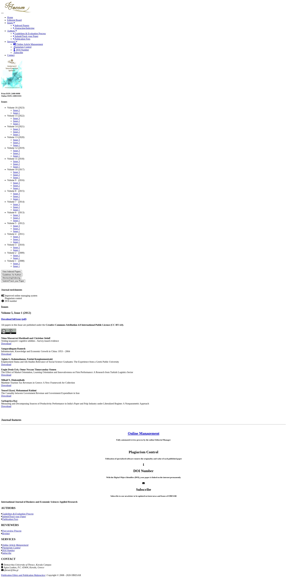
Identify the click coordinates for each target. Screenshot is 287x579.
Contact (10, 55)
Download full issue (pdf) (13, 319)
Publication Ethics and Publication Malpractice (23, 575)
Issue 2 (16, 110)
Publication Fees (22, 39)
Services (11, 41)
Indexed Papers (21, 25)
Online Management (143, 433)
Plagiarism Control (22, 47)
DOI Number (22, 50)
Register (6, 533)
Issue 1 (16, 113)
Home (10, 17)
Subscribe (18, 52)
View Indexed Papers (11, 271)
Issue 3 (16, 118)
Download (6, 343)
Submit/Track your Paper (26, 36)
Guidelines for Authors (12, 275)
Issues (10, 23)
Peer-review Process (11, 531)
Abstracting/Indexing (24, 28)
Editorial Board (14, 20)
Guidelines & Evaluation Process (30, 33)
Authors (11, 31)
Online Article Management (29, 44)
